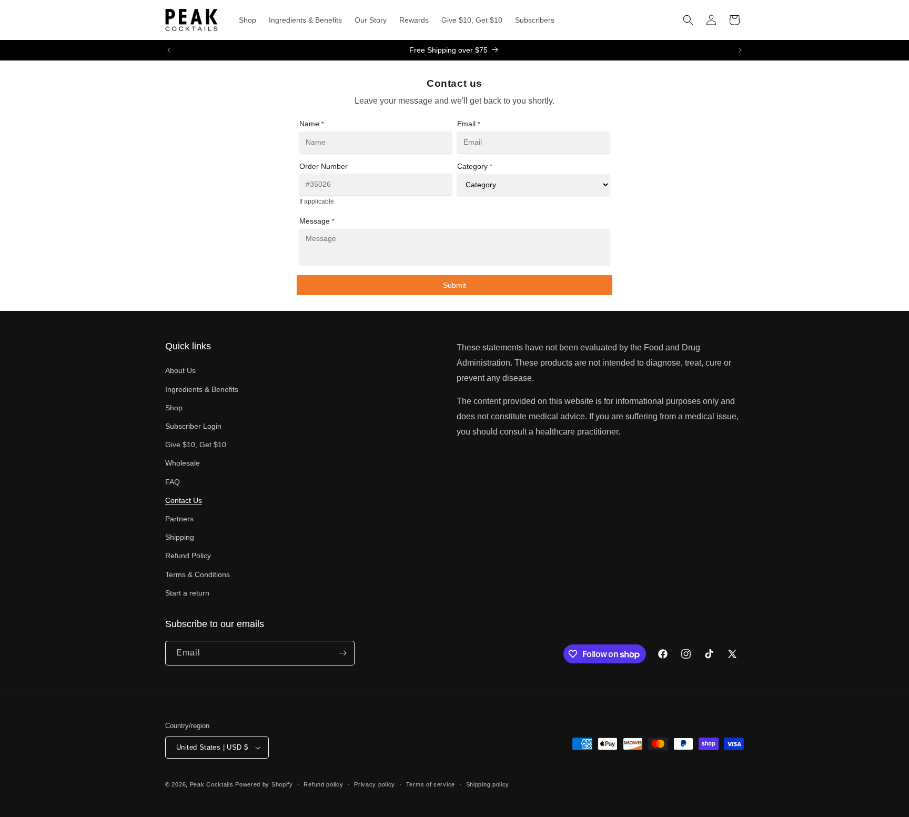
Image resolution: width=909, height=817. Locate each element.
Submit (454, 285)
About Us (180, 370)
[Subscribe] (342, 653)
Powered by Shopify (264, 784)
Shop (174, 408)
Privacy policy (374, 784)
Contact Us (183, 500)
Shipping (179, 537)
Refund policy (323, 784)
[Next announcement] (740, 50)
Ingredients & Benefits (201, 389)
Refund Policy (188, 555)
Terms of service (430, 784)
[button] (688, 20)
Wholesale (182, 463)
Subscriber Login (193, 426)
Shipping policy (488, 784)
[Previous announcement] (168, 50)
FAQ (172, 482)
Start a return (187, 593)
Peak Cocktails (212, 784)
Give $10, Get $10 (195, 444)
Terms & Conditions (197, 574)
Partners (179, 519)
